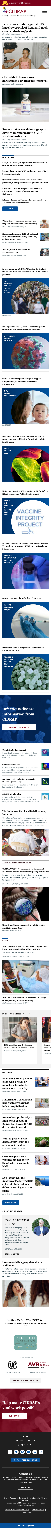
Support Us (15, 1416)
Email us (25, 1487)
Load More (10, 1202)
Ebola (5, 940)
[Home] (14, 10)
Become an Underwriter (25, 1380)
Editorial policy (25, 1441)
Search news (25, 1445)
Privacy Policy (26, 1512)
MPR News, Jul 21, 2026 (13, 1249)
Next (29, 1014)
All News (10, 209)
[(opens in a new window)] (17, 3)
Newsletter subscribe (25, 1460)
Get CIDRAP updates (25, 1525)
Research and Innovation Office (17, 1510)
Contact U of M (38, 1510)
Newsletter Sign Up (19, 727)
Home (25, 1436)
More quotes (12, 1254)
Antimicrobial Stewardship (16, 863)
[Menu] (44, 11)
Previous (26, 1014)
